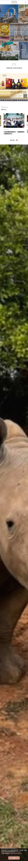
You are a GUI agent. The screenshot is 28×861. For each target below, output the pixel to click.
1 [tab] (13, 102)
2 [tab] (14, 102)
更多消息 (12, 140)
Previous (1, 88)
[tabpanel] (14, 87)
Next (26, 88)
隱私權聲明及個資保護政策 (15, 853)
